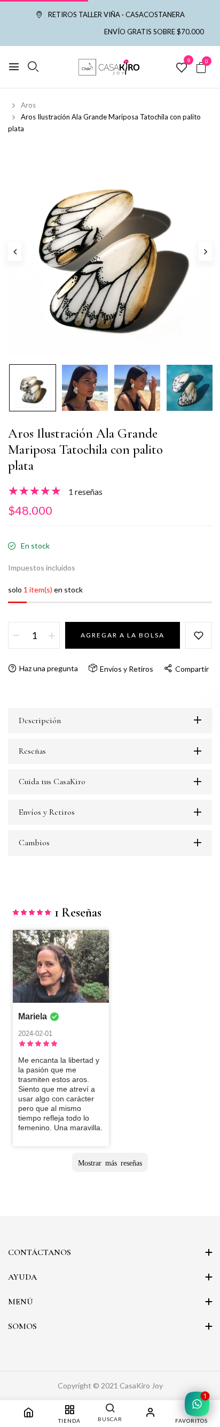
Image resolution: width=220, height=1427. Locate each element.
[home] (28, 1413)
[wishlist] (181, 68)
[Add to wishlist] (198, 635)
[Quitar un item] (16, 635)
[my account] (150, 1413)
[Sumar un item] (51, 635)
